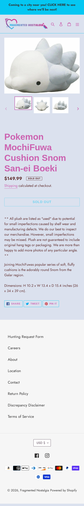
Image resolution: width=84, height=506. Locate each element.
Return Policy (18, 393)
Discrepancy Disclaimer (26, 405)
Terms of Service (21, 416)
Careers (14, 348)
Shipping (11, 185)
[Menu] (77, 24)
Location (14, 370)
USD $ (41, 443)
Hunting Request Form (26, 336)
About (12, 359)
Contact (14, 382)
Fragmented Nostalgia (34, 490)
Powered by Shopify (63, 490)
